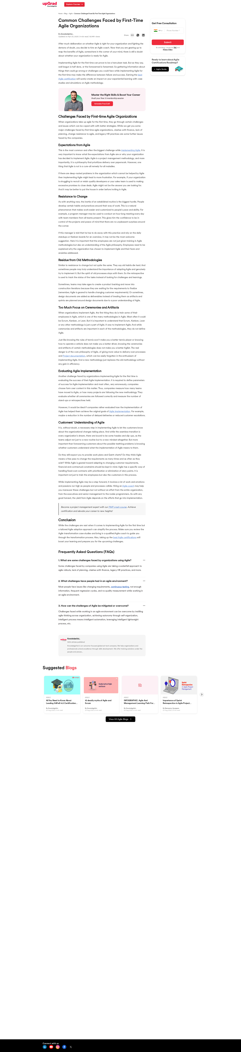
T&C (175, 47)
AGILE (48, 697)
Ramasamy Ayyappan (172, 708)
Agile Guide (161, 69)
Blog (65, 13)
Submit (167, 42)
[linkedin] (143, 35)
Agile (70, 13)
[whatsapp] (138, 35)
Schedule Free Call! (102, 104)
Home (60, 13)
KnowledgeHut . (67, 34)
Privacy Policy (168, 49)
